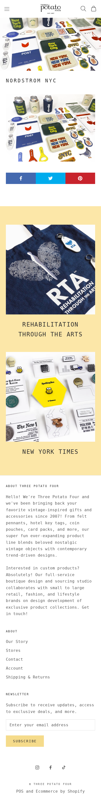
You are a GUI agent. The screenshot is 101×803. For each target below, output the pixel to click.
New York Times (50, 451)
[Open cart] (94, 9)
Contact (14, 659)
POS (20, 791)
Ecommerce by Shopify (60, 791)
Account (14, 668)
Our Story (17, 641)
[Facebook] (50, 767)
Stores (13, 650)
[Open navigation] (6, 9)
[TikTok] (64, 767)
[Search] (83, 9)
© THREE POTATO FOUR (50, 784)
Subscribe (25, 741)
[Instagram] (37, 767)
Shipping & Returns (28, 677)
